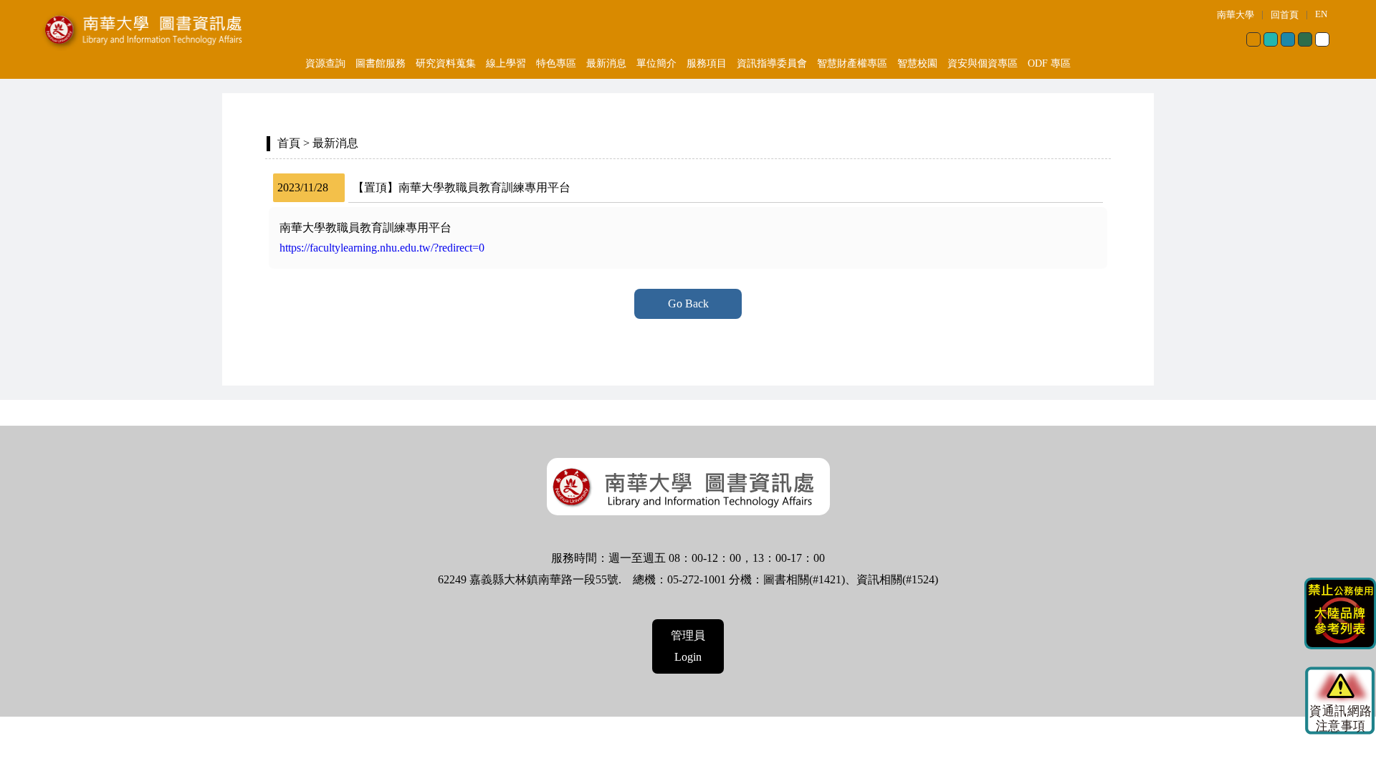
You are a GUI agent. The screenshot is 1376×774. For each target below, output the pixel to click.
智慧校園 (917, 63)
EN (1321, 14)
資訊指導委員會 (772, 63)
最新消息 (606, 63)
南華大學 (1235, 14)
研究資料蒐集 (446, 63)
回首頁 (1285, 14)
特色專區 (556, 63)
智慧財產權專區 (852, 63)
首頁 (288, 143)
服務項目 (707, 63)
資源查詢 (325, 63)
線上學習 (506, 63)
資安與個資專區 (982, 63)
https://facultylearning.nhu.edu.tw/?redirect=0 (382, 248)
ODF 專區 (1049, 63)
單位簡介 (656, 63)
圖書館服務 (380, 63)
